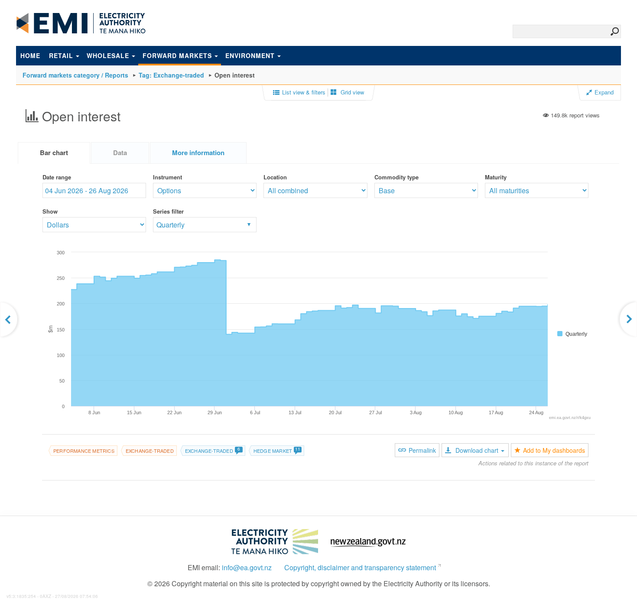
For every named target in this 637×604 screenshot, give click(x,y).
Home (30, 55)
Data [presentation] (120, 152)
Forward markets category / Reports (75, 75)
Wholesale (108, 55)
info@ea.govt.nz (247, 567)
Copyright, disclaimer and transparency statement (360, 567)
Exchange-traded (150, 450)
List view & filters (303, 92)
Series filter (168, 211)
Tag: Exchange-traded (171, 75)
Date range (56, 177)
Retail (61, 55)
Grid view (351, 92)
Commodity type (396, 177)
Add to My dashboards (554, 450)
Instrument (167, 177)
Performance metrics (83, 450)
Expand (604, 92)
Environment (250, 55)
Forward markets (177, 55)
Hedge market (277, 450)
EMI (81, 23)
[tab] (54, 153)
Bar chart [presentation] (54, 152)
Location (275, 177)
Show (50, 211)
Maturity (496, 177)
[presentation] (198, 153)
